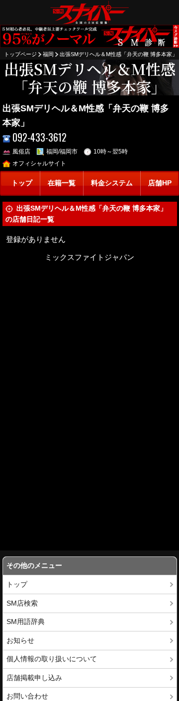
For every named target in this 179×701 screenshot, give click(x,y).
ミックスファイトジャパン (89, 257)
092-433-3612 (39, 137)
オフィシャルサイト (39, 163)
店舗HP (160, 183)
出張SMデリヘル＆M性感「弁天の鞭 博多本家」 (119, 54)
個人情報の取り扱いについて (51, 659)
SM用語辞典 (25, 621)
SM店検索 (22, 603)
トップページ (20, 54)
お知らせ (20, 640)
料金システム (112, 183)
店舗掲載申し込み (34, 678)
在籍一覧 (62, 183)
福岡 (48, 54)
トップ (21, 183)
